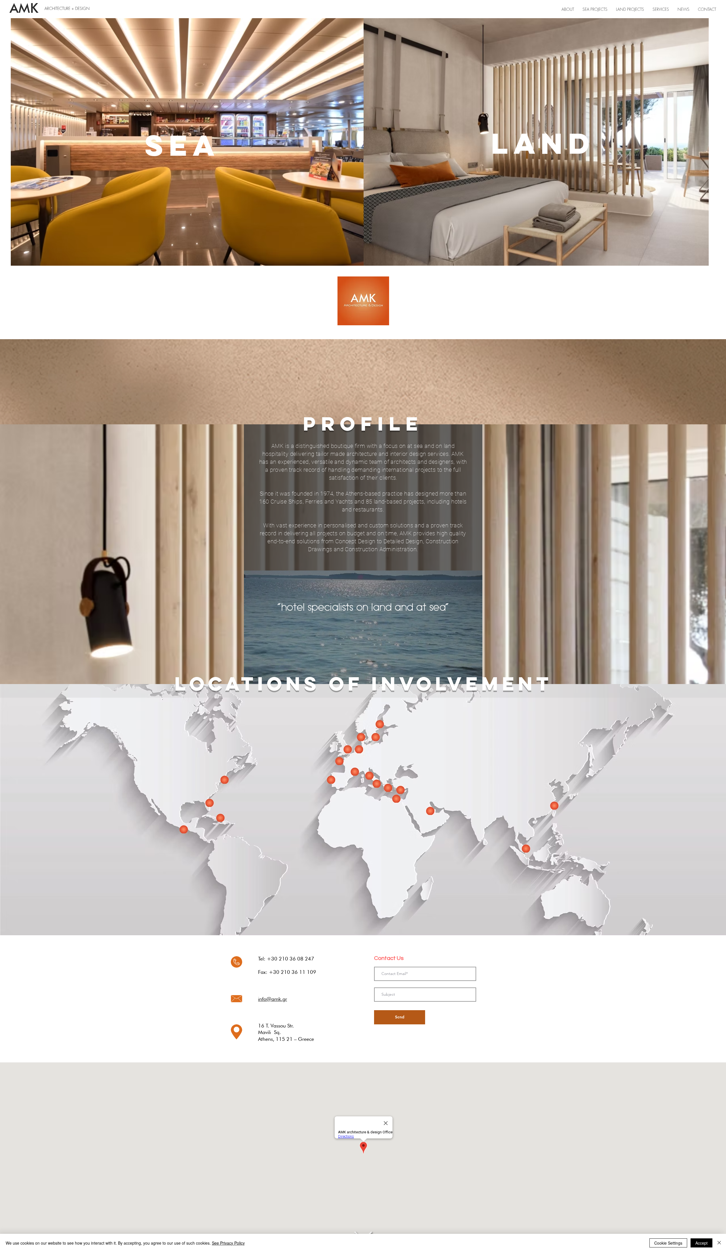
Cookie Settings (668, 1243)
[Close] (719, 1242)
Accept (701, 1243)
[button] (660, 9)
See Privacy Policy (228, 1243)
